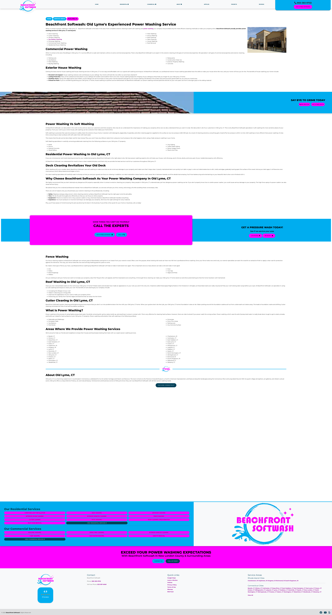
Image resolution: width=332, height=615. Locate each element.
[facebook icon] (321, 613)
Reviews (268, 235)
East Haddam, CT (287, 588)
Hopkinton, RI (262, 580)
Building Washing (34, 532)
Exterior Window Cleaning (97, 516)
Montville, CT (292, 590)
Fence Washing (159, 516)
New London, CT (309, 590)
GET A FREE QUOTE (318, 104)
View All (250, 595)
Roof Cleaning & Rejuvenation (159, 519)
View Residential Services (96, 523)
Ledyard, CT (269, 590)
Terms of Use (171, 587)
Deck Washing (97, 513)
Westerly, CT (317, 592)
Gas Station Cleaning (55, 39)
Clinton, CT (258, 588)
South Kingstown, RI (291, 580)
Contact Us (158, 561)
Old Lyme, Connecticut (166, 385)
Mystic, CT (300, 590)
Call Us (121, 234)
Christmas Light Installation (35, 513)
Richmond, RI (280, 580)
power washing (148, 28)
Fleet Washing (35, 536)
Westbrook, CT (308, 592)
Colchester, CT (267, 588)
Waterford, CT (298, 592)
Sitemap (170, 589)
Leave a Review (172, 580)
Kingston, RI (272, 580)
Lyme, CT (277, 590)
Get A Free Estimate (303, 7)
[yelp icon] (329, 613)
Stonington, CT (288, 592)
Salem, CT (280, 592)
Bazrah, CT (251, 588)
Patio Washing (97, 519)
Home (49, 19)
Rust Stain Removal (35, 523)
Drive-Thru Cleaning (97, 532)
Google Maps (171, 578)
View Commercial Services (34, 539)
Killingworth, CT (260, 590)
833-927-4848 (101, 584)
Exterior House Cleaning (35, 516)
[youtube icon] (325, 613)
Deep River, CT (277, 588)
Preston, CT (273, 592)
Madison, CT (284, 590)
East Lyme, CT (310, 588)
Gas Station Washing (96, 536)
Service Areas (59, 19)
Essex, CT (318, 588)
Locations (254, 235)
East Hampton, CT (300, 588)
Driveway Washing (158, 513)
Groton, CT (251, 590)
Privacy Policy (172, 585)
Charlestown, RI (253, 580)
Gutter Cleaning (35, 519)
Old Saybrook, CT (263, 592)
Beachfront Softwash (13, 612)
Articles (169, 582)
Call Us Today (173, 561)
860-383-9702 (304, 3)
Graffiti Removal (159, 536)
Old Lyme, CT (72, 19)
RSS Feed (170, 592)
